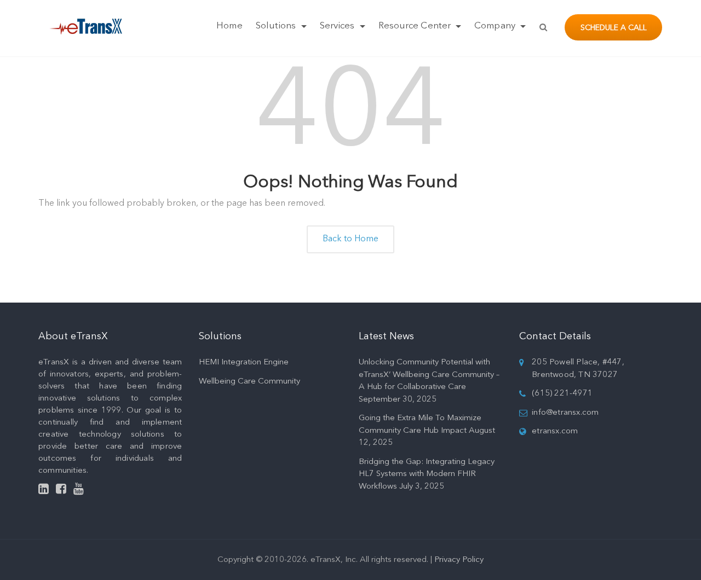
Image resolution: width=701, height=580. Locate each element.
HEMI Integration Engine (244, 362)
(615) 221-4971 (562, 394)
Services (338, 26)
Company (496, 26)
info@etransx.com (565, 413)
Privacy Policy (459, 560)
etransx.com (555, 431)
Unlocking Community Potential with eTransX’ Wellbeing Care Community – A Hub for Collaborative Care (429, 374)
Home (229, 26)
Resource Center (415, 26)
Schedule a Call (614, 28)
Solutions (277, 26)
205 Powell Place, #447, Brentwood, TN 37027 (578, 368)
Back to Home (350, 239)
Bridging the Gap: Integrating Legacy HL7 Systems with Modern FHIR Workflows (427, 474)
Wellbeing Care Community (249, 382)
